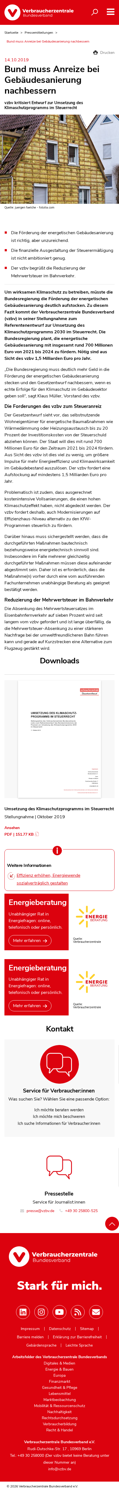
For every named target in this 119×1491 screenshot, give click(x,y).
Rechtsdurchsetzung (59, 1418)
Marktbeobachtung (59, 1400)
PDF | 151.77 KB (19, 834)
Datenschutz (60, 1329)
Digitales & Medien (59, 1363)
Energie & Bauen (59, 1369)
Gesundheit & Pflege (59, 1388)
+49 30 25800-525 (81, 1210)
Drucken (107, 52)
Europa (59, 1375)
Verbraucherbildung (59, 1424)
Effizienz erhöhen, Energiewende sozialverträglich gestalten (48, 879)
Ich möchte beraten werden (59, 1110)
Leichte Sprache (79, 1345)
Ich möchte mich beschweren (59, 1116)
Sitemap (87, 1329)
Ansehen (12, 827)
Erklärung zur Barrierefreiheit (77, 1337)
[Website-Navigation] (111, 12)
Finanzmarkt (59, 1382)
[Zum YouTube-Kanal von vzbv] (59, 1312)
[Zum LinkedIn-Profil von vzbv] (23, 1312)
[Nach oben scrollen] (112, 1224)
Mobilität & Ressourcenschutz (59, 1406)
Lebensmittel (60, 1394)
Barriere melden (30, 1337)
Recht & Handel (59, 1430)
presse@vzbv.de (39, 1210)
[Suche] (95, 12)
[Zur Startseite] (39, 12)
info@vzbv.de (59, 1469)
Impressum (30, 1329)
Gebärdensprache (41, 1345)
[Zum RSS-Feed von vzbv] (78, 1312)
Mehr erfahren (27, 941)
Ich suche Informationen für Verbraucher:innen (59, 1123)
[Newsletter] (96, 1312)
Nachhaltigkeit (59, 1412)
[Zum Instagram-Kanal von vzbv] (41, 1312)
